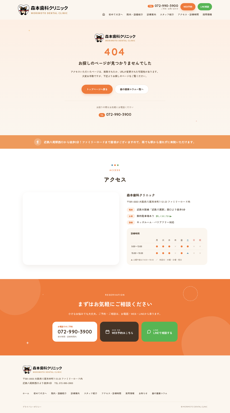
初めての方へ (116, 14)
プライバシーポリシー (32, 406)
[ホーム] (103, 14)
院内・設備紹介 (135, 14)
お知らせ (143, 393)
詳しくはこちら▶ (164, 216)
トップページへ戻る (97, 89)
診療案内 (151, 14)
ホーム (26, 393)
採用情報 (207, 14)
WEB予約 (188, 6)
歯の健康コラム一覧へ (131, 89)
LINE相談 (204, 6)
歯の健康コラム (159, 393)
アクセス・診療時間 (188, 14)
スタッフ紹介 (167, 14)
